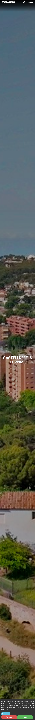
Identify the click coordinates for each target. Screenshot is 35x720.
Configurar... (6, 714)
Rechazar (9, 717)
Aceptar (25, 717)
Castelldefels (8, 2)
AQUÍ (10, 709)
